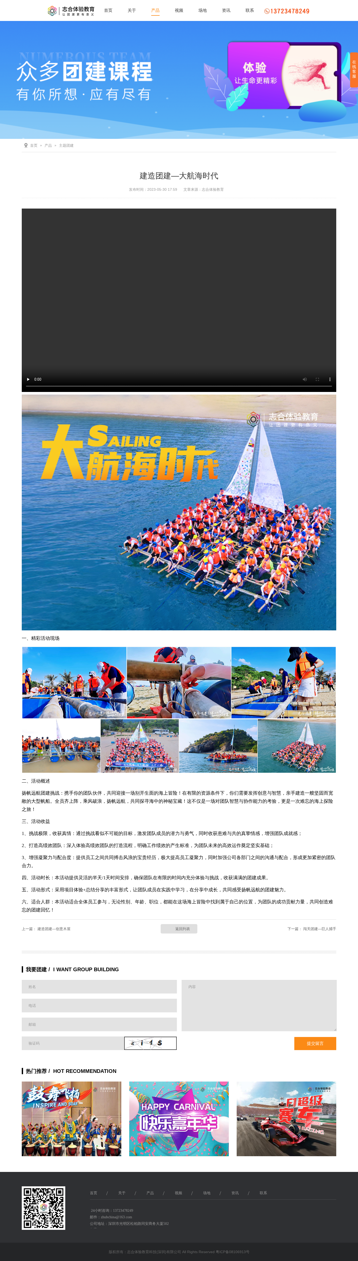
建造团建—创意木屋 (53, 929)
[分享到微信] (327, 1212)
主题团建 (66, 145)
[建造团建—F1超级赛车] (286, 1123)
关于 (132, 10)
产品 (155, 10)
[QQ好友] (302, 1212)
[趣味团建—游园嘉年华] (179, 1123)
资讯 (226, 10)
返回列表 (182, 929)
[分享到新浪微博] (314, 1212)
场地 (202, 10)
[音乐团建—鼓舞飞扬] (71, 1123)
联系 (250, 10)
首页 (108, 10)
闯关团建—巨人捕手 (319, 929)
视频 (179, 10)
